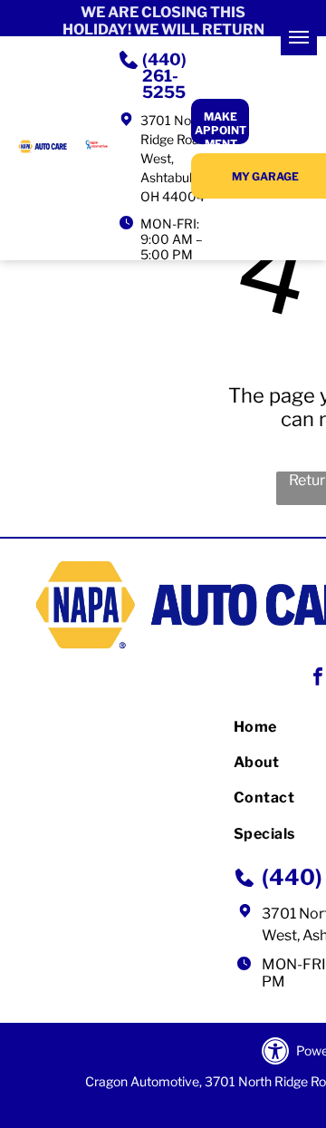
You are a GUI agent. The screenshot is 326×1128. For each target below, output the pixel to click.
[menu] (299, 37)
